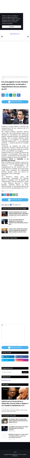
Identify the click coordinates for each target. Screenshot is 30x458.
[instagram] (21, 360)
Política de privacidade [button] (7, 23)
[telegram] (8, 356)
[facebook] (21, 356)
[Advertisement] (15, 58)
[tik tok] (21, 363)
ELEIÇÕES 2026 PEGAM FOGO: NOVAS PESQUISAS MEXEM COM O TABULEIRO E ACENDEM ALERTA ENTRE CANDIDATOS (18, 213)
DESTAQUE (10, 76)
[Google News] (18, 95)
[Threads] (8, 363)
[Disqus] (15, 260)
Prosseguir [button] (11, 26)
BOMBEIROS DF (7, 92)
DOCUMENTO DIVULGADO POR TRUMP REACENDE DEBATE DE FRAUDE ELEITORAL (18, 428)
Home (15, 452)
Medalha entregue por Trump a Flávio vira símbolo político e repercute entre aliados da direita (18, 436)
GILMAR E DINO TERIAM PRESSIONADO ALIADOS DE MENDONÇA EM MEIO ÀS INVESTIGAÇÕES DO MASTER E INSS (18, 230)
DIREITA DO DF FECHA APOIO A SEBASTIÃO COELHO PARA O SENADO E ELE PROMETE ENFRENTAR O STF (15, 403)
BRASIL (6, 191)
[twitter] (8, 360)
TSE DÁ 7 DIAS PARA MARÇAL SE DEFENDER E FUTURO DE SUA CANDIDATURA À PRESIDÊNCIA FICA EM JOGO (18, 222)
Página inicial (4, 76)
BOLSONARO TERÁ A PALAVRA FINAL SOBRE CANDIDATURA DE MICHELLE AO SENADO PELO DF (18, 421)
